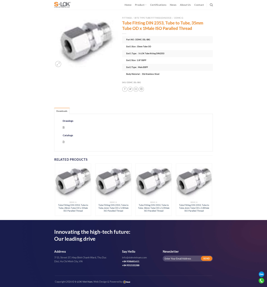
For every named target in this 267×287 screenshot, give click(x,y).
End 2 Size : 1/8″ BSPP (136, 60)
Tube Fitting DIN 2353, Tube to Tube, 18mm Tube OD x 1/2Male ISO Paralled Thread (153, 208)
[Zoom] (58, 64)
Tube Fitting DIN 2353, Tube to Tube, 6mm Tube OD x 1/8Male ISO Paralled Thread (194, 208)
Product (139, 4)
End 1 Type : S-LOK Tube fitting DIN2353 (145, 53)
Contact (199, 4)
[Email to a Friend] (135, 89)
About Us (185, 4)
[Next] (207, 183)
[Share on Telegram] (141, 89)
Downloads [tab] (61, 111)
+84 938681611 (130, 261)
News (173, 4)
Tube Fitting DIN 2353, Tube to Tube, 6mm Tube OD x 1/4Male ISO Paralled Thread (113, 208)
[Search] (211, 5)
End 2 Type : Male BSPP (137, 67)
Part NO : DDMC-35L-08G (138, 39)
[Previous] (59, 183)
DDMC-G (178, 18)
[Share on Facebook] (124, 89)
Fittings (127, 18)
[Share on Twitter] (130, 89)
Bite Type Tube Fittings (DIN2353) (152, 18)
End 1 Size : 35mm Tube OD (138, 46)
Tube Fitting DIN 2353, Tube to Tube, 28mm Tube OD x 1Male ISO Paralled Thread (73, 208)
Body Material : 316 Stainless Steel (142, 74)
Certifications (158, 4)
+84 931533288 (130, 265)
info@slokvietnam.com (134, 257)
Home (128, 4)
